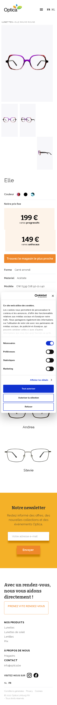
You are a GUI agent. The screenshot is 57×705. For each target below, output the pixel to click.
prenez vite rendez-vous (26, 606)
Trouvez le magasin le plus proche (30, 258)
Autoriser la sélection (28, 398)
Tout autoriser (28, 388)
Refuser (28, 406)
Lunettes (7, 22)
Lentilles (9, 636)
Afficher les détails (39, 380)
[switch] (50, 352)
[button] (41, 9)
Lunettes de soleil (14, 632)
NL (53, 9)
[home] (11, 10)
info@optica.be (12, 665)
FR (48, 9)
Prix (6, 641)
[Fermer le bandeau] (53, 296)
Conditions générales (14, 691)
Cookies (38, 691)
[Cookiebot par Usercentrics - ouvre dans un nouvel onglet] (35, 296)
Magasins (9, 655)
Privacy (29, 691)
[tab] (9, 120)
